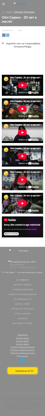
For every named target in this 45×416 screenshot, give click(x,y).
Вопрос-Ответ (22, 304)
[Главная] (3, 12)
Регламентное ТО (22, 299)
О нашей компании (22, 289)
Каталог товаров (22, 285)
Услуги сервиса (22, 313)
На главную (22, 280)
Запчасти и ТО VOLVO (23, 309)
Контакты (22, 318)
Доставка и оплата (22, 323)
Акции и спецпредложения (22, 294)
